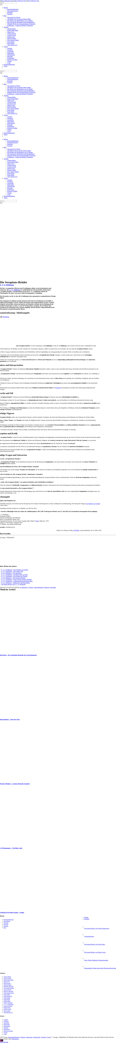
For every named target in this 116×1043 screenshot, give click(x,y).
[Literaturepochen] (87, 935)
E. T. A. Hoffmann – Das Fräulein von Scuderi (14, 570)
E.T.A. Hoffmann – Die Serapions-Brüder (13, 578)
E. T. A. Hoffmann (14, 290)
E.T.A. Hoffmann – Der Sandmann (11, 573)
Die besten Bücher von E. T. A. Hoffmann (13, 584)
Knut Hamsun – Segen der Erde (10, 719)
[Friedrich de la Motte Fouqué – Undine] (20, 909)
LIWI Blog (76, 530)
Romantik (58, 388)
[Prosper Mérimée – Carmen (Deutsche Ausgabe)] (20, 780)
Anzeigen (6, 317)
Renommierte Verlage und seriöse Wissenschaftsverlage (100, 968)
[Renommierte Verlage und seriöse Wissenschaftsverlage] (87, 966)
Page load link (4, 1042)
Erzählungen (23, 587)
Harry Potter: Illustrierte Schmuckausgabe (96, 960)
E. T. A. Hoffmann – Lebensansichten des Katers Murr (17, 581)
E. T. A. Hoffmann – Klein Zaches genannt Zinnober (16, 579)
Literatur (30, 587)
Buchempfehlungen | (14, 1037)
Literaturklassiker (39, 587)
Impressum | (29, 1037)
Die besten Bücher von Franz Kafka (94, 944)
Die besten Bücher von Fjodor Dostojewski (96, 928)
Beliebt (86, 917)
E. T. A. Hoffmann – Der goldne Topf (12, 571)
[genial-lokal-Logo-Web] (17, 563)
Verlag (37, 521)
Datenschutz (36, 1037)
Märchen (46, 587)
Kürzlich (86, 919)
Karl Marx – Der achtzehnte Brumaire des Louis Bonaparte (18, 655)
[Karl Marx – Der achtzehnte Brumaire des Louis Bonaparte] (20, 651)
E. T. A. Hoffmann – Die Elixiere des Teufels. (14, 576)
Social (49, 1037)
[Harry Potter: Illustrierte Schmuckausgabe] (87, 958)
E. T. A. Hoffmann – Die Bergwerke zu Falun (14, 574)
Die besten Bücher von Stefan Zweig (94, 952)
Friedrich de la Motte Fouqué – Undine (12, 912)
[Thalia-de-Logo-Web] (17, 555)
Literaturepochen (89, 936)
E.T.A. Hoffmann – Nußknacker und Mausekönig (15, 583)
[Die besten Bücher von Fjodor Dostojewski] (87, 927)
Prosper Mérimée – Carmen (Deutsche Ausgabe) (15, 784)
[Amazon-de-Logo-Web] (17, 547)
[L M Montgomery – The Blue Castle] (20, 844)
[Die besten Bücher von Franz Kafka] (87, 943)
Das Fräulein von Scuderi (93, 503)
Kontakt (43, 1037)
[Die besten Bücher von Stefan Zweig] (87, 950)
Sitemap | (23, 1037)
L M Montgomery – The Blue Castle (11, 848)
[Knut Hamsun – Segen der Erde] (20, 716)
